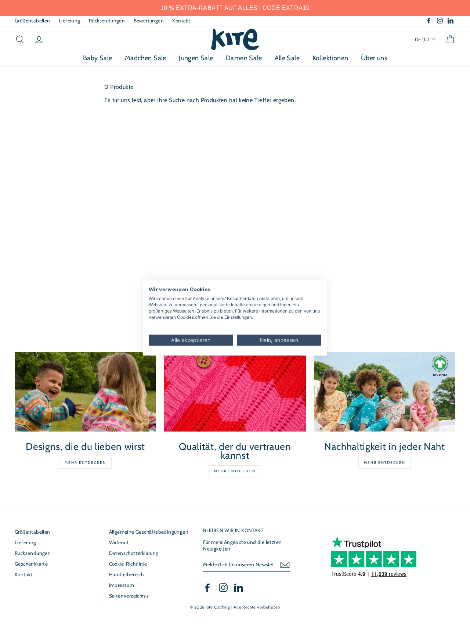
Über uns (374, 58)
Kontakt (181, 21)
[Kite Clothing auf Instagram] (223, 587)
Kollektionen (330, 58)
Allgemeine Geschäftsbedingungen (148, 532)
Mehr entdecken (85, 462)
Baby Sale (97, 58)
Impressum (121, 585)
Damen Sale (244, 58)
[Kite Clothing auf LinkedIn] (238, 587)
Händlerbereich (126, 574)
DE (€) (422, 39)
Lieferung (69, 21)
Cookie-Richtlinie (128, 564)
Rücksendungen (107, 21)
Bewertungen (149, 21)
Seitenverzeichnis (129, 596)
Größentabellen (32, 21)
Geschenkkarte (31, 564)
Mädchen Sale (145, 58)
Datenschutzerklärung (134, 553)
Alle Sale (287, 58)
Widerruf (119, 542)
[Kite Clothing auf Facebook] (207, 587)
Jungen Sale (196, 58)
